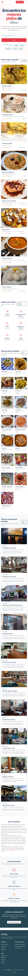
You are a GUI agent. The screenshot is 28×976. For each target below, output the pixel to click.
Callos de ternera (7, 258)
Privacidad (3, 957)
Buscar (14, 40)
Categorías (3, 949)
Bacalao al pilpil (23, 89)
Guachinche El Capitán (8, 719)
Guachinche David (7, 633)
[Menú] (25, 2)
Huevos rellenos (6, 287)
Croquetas (8, 48)
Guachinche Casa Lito (8, 805)
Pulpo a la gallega (6, 467)
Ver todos (24, 60)
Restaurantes (4, 946)
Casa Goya (17, 391)
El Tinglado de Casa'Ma (9, 548)
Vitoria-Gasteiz (10, 87)
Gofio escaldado (19, 467)
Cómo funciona (18, 948)
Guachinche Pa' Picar (6, 391)
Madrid (8, 145)
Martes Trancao (5, 411)
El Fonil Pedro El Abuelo (9, 662)
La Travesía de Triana (6, 116)
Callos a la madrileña (8, 172)
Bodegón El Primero (8, 776)
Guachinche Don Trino (8, 748)
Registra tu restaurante (20, 946)
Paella (20, 48)
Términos (3, 959)
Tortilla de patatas (7, 143)
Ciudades (3, 948)
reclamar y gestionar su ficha (12, 849)
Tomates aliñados (19, 486)
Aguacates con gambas (7, 486)
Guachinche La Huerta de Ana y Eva (12, 605)
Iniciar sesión (20, 2)
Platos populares (4, 944)
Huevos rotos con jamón (9, 201)
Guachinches (4, 574)
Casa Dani (4, 145)
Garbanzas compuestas (7, 429)
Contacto (3, 963)
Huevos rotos (23, 204)
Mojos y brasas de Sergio (9, 691)
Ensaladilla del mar (7, 114)
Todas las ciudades (20, 304)
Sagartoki (4, 87)
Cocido (15, 48)
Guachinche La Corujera (9, 576)
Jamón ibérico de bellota (6, 505)
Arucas (16, 288)
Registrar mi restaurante (14, 922)
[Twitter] (12, 972)
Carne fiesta (4, 371)
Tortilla (16, 45)
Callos (22, 45)
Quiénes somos (4, 955)
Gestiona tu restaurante (20, 944)
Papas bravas (6, 229)
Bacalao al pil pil (6, 86)
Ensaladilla (24, 118)
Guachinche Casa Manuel (6, 430)
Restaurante (4, 545)
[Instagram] (15, 972)
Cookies (2, 961)
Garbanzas (4, 448)
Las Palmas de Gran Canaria (18, 116)
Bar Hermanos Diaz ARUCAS (8, 288)
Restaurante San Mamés (7, 174)
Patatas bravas (23, 233)
